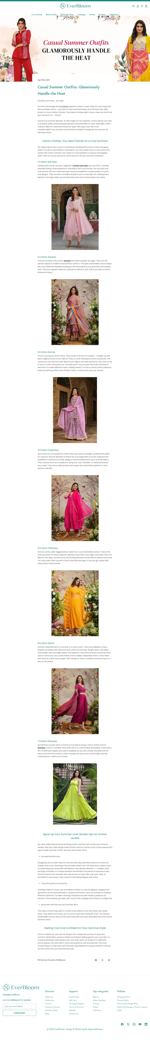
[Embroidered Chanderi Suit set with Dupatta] (75, 217)
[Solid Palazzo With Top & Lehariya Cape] (75, 603)
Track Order (74, 996)
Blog (47, 1013)
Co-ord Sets (37, 14)
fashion (65, 106)
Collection (97, 1010)
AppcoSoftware (95, 1029)
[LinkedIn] (146, 1024)
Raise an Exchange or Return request (132, 1007)
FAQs (119, 1010)
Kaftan (95, 1007)
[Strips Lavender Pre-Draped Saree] (75, 312)
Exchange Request (76, 1003)
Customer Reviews (52, 1007)
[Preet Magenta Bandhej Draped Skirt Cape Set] (75, 701)
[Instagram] (134, 1024)
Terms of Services (76, 1007)
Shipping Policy (123, 996)
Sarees (92, 14)
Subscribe (19, 1012)
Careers (48, 1003)
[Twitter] (128, 1024)
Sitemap (72, 1010)
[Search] (134, 6)
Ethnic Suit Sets (66, 14)
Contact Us (73, 1013)
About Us (49, 996)
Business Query (51, 1010)
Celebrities (113, 14)
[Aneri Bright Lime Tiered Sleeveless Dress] (75, 794)
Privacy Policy (123, 1000)
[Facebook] (122, 1024)
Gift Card (73, 1000)
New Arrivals (51, 14)
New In (96, 996)
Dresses (102, 14)
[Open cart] (146, 6)
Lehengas (82, 14)
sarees (67, 260)
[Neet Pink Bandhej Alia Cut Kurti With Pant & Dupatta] (75, 508)
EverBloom (59, 1029)
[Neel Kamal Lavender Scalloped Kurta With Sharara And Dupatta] (75, 410)
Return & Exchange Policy (127, 1003)
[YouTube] (140, 1024)
